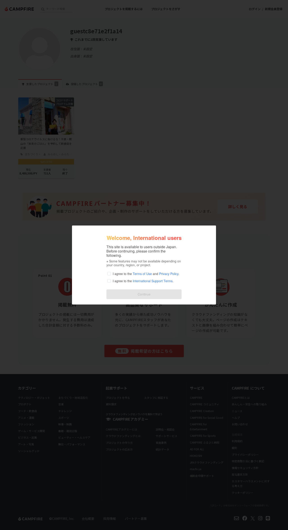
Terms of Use (142, 273)
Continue (144, 294)
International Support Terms (153, 281)
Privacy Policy (168, 273)
